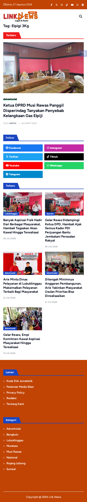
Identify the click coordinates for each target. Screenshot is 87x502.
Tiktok (53, 156)
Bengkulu (12, 434)
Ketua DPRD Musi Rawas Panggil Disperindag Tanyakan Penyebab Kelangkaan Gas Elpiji (33, 110)
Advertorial (10, 99)
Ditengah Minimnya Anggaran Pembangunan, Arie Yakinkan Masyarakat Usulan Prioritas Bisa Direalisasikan (63, 287)
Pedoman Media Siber (20, 386)
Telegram (14, 174)
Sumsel (50, 214)
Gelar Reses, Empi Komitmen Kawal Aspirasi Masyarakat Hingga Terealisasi (21, 341)
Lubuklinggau (11, 214)
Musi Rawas (14, 451)
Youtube (14, 165)
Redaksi (11, 398)
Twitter (13, 156)
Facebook (14, 147)
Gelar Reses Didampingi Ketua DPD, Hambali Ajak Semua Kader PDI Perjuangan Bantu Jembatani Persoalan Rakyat (63, 230)
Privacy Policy (15, 392)
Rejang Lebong (16, 463)
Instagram (55, 147)
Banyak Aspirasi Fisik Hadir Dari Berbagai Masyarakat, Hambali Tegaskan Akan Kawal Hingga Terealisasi (22, 226)
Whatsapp (55, 165)
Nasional (11, 457)
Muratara (12, 446)
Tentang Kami (15, 404)
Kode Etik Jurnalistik (19, 381)
